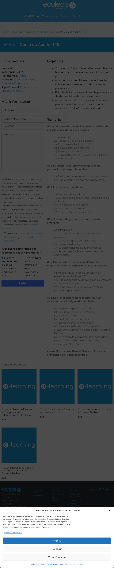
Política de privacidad (55, 564)
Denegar (57, 549)
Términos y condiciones (74, 564)
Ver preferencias (57, 557)
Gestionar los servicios (13, 533)
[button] (109, 510)
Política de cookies (37, 564)
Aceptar (57, 540)
